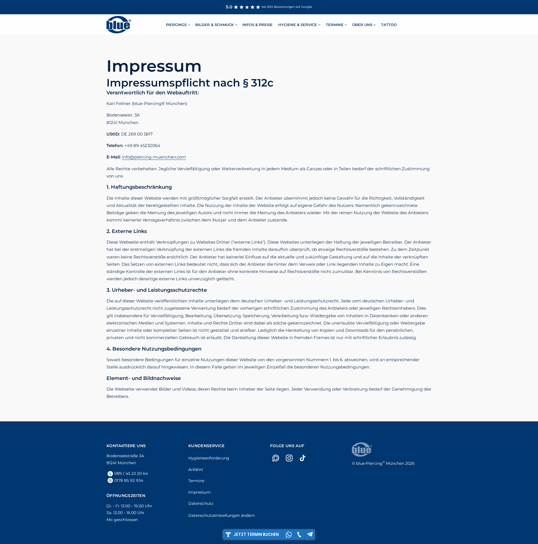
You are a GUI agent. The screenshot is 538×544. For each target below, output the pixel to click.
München (380, 463)
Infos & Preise (257, 24)
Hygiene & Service (297, 24)
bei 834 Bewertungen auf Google (269, 7)
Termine (335, 24)
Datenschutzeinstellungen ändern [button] (221, 515)
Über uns (362, 24)
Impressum (199, 492)
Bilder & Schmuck (214, 24)
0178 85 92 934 (128, 480)
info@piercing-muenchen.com (154, 157)
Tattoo (389, 24)
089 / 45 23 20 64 (131, 473)
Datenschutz (200, 503)
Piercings (176, 24)
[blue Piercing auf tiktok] (302, 458)
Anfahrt (195, 469)
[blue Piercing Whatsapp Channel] (275, 458)
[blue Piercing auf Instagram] (289, 458)
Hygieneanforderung (208, 458)
